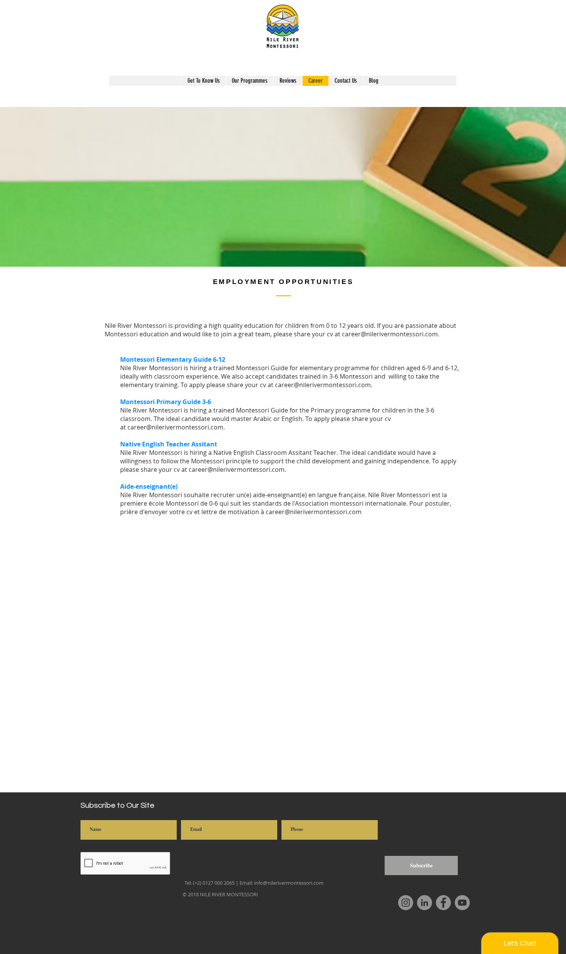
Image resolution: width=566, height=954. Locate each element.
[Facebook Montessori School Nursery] (443, 902)
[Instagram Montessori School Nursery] (405, 902)
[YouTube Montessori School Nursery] (462, 902)
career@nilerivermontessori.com (390, 334)
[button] (249, 81)
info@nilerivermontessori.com (288, 882)
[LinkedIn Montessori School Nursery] (424, 902)
